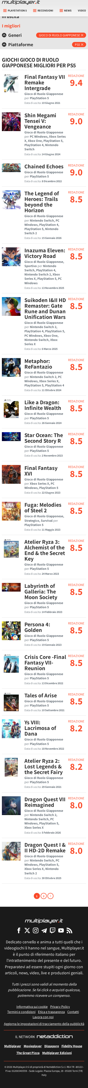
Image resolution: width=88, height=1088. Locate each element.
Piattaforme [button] (20, 44)
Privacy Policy (60, 1006)
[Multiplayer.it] (21, 2)
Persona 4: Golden (37, 627)
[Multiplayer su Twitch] (52, 930)
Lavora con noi (43, 1017)
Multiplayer (12, 1046)
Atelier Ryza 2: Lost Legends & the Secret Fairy (43, 766)
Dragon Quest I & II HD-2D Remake (45, 847)
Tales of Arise (40, 695)
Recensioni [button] (45, 10)
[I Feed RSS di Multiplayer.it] (69, 930)
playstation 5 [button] (17, 10)
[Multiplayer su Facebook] (19, 930)
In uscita (10, 16)
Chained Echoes (44, 166)
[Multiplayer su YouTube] (61, 930)
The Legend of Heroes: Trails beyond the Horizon (41, 201)
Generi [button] (15, 35)
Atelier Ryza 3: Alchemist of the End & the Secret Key (44, 550)
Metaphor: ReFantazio (38, 363)
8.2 (76, 728)
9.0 (76, 121)
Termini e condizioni (21, 1011)
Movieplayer (33, 1046)
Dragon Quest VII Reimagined (44, 801)
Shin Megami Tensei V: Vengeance (40, 120)
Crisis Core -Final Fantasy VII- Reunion (45, 662)
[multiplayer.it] (44, 920)
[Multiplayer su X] (27, 930)
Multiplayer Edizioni (57, 1052)
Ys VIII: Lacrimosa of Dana (40, 727)
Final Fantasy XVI (40, 470)
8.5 (76, 199)
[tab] (44, 35)
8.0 (76, 805)
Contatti (73, 1011)
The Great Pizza (28, 1052)
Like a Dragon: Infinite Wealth (42, 405)
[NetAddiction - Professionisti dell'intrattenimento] (55, 1037)
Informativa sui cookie (32, 1006)
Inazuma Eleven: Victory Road (44, 253)
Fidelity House (71, 1046)
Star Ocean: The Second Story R (43, 437)
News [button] (68, 10)
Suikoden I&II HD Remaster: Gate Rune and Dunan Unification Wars (45, 308)
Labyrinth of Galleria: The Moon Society (40, 591)
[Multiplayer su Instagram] (35, 930)
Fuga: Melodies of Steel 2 (42, 507)
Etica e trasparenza (51, 1011)
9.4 (76, 82)
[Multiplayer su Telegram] (44, 930)
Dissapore (51, 1046)
